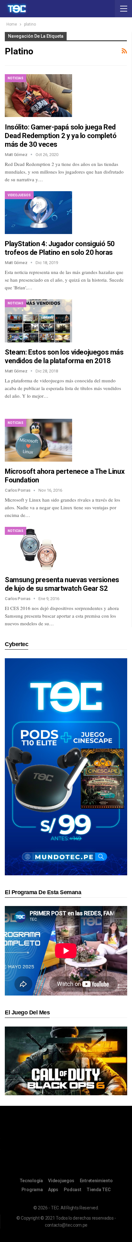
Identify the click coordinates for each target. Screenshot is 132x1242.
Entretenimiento (96, 1180)
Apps (53, 1189)
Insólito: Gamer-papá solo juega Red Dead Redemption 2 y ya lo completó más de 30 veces (60, 135)
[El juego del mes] (66, 1060)
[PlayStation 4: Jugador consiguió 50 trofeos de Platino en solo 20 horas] (38, 212)
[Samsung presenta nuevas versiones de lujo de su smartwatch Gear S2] (38, 548)
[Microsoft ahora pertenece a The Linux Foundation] (38, 440)
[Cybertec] (66, 766)
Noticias (15, 78)
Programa (32, 1189)
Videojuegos (19, 195)
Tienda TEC (99, 1189)
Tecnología (31, 1180)
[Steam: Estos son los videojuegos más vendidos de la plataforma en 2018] (38, 320)
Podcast (72, 1189)
